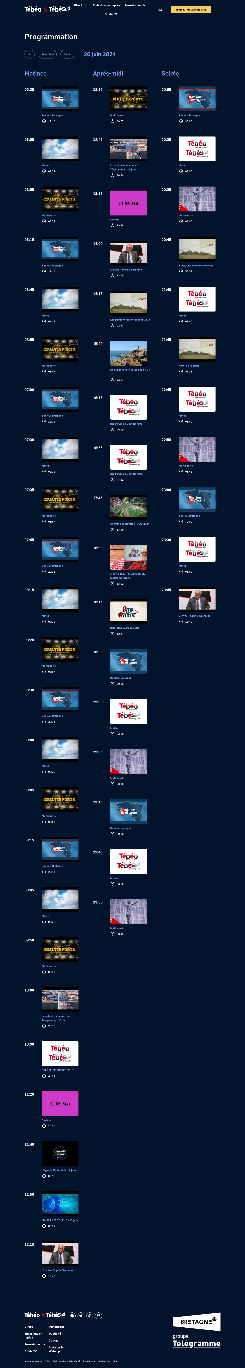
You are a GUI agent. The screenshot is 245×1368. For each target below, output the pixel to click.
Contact (54, 1340)
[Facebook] (72, 1315)
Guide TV (111, 14)
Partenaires (56, 1327)
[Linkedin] (98, 1315)
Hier (30, 54)
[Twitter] (81, 1315)
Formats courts (135, 5)
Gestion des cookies (108, 1361)
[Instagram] (89, 1315)
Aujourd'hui (48, 54)
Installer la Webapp (56, 1349)
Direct (78, 5)
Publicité (55, 1333)
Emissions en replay (106, 5)
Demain (67, 54)
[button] (160, 9)
